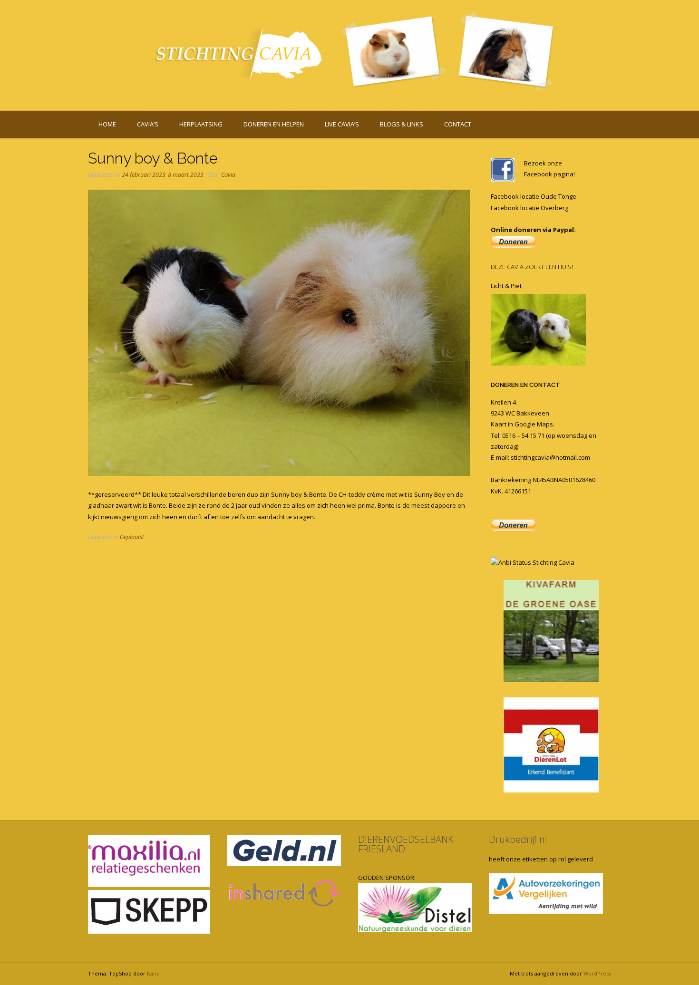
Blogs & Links (401, 124)
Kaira (153, 973)
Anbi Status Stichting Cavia (536, 562)
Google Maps (534, 424)
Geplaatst (132, 537)
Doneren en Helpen (273, 124)
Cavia (228, 175)
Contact (457, 124)
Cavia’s (147, 124)
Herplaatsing (201, 124)
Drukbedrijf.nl (518, 839)
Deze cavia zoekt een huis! (532, 266)
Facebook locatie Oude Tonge (533, 196)
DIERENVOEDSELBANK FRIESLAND (406, 844)
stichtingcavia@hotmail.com (550, 457)
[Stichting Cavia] (349, 53)
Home (107, 124)
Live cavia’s (342, 124)
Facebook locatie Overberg (529, 207)
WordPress (597, 973)
